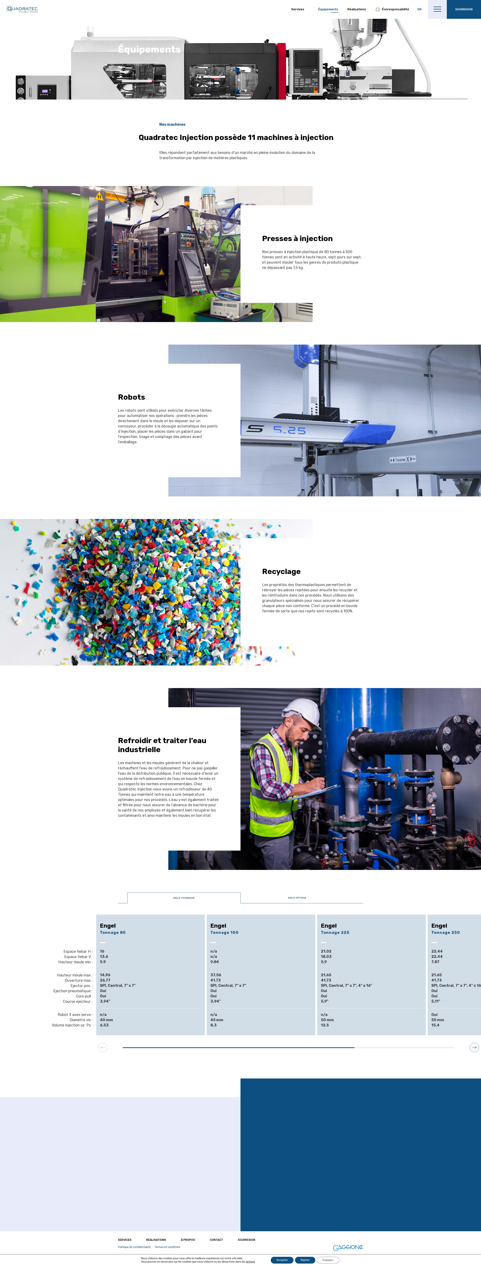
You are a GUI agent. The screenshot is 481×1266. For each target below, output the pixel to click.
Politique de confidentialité (134, 1247)
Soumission (246, 1240)
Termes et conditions (167, 1247)
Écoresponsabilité (395, 9)
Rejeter (305, 1260)
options (250, 1261)
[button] (474, 1047)
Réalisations (356, 9)
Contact (216, 1240)
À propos (188, 1240)
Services (297, 9)
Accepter (282, 1260)
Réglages (328, 1260)
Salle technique (184, 898)
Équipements (328, 9)
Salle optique (297, 897)
